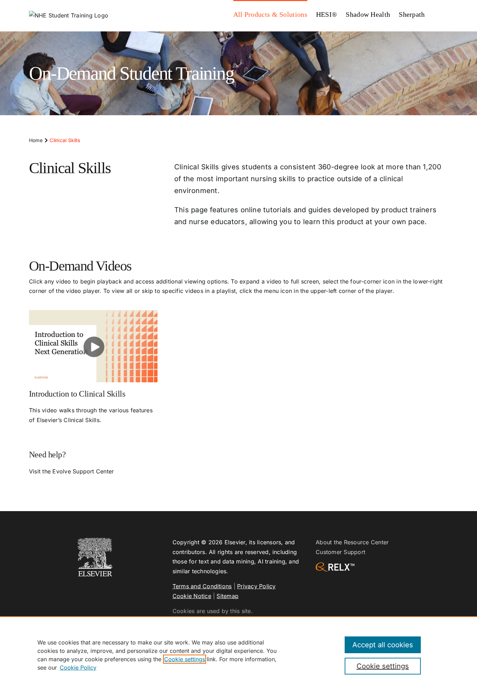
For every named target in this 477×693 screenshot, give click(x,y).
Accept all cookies (382, 645)
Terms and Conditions (202, 586)
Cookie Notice (192, 595)
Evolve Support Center (83, 471)
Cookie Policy (78, 667)
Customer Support (340, 551)
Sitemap (228, 595)
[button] (436, 14)
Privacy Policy (256, 586)
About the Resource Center (352, 542)
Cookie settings (184, 659)
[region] (238, 654)
